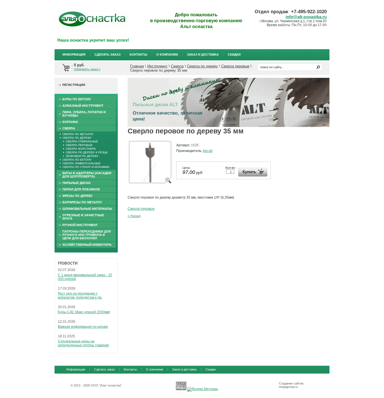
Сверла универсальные (81, 163)
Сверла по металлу (77, 134)
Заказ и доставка (203, 54)
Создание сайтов (291, 383)
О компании (167, 54)
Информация (73, 54)
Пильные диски (76, 183)
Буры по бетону (76, 99)
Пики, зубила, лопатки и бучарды (84, 113)
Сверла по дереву (202, 66)
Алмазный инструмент (82, 105)
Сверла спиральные (82, 141)
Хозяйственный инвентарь (87, 244)
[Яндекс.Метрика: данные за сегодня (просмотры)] (202, 389)
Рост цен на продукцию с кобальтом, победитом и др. (80, 295)
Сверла (177, 66)
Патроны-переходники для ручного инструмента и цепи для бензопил (86, 235)
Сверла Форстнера (81, 148)
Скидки (234, 54)
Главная (137, 66)
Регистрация (73, 85)
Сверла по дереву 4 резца (87, 152)
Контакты (138, 54)
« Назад (134, 216)
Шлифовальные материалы (87, 208)
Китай (208, 151)
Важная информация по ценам (83, 327)
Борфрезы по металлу (82, 202)
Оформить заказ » (87, 69)
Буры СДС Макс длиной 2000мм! (84, 312)
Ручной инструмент (80, 225)
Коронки (70, 122)
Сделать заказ (107, 54)
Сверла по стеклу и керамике (86, 167)
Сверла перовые (235, 66)
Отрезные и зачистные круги (83, 216)
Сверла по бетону (76, 159)
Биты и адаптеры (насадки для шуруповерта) (86, 174)
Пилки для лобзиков (81, 189)
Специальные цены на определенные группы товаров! (83, 343)
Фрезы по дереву (77, 195)
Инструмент (157, 66)
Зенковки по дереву (82, 156)
